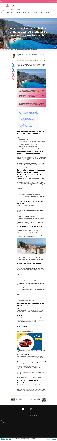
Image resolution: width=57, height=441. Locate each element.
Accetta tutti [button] (3, 439)
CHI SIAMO (41, 12)
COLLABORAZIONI (48, 12)
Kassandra (26, 182)
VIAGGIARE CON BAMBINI (32, 12)
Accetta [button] (7, 439)
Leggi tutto (34, 439)
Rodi (18, 232)
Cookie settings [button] (49, 439)
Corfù (18, 268)
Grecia (28, 25)
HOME (2, 12)
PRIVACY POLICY (4, 418)
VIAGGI (23, 12)
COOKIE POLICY (4, 422)
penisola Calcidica (31, 181)
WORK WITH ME (3, 15)
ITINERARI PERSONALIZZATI (10, 12)
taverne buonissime (37, 290)
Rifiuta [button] (10, 439)
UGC (9, 15)
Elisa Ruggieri (13, 58)
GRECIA (18, 12)
